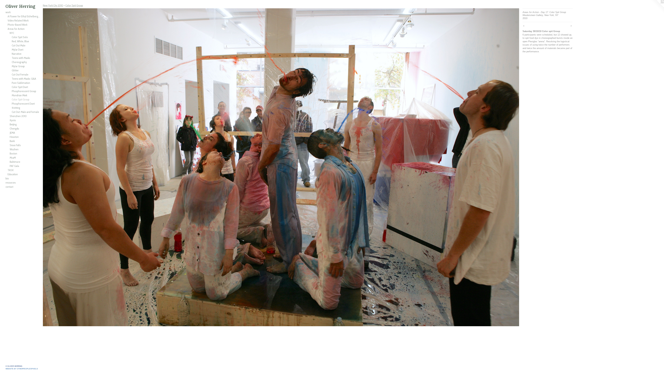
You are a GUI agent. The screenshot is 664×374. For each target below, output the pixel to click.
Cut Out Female (20, 74)
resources (11, 182)
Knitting (16, 107)
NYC (12, 33)
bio (7, 178)
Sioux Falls (15, 145)
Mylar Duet (17, 49)
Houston (14, 137)
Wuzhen (14, 149)
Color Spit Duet (20, 87)
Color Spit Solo (20, 37)
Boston (13, 153)
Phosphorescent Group (24, 91)
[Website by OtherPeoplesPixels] (657, 7)
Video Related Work (18, 20)
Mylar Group (18, 66)
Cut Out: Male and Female (25, 112)
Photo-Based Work (17, 24)
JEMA (12, 132)
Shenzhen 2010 (18, 116)
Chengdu (14, 128)
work (8, 12)
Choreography (19, 62)
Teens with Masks (21, 58)
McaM (13, 157)
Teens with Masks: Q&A (24, 78)
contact (9, 186)
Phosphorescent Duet (23, 103)
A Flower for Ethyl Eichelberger (24, 16)
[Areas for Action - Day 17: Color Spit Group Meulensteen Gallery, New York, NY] (281, 167)
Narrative (16, 53)
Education (13, 174)
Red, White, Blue (20, 41)
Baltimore (15, 161)
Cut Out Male (18, 45)
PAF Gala (14, 166)
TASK (11, 170)
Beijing (13, 124)
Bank (12, 141)
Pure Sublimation (21, 82)
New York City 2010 (53, 5)
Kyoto (13, 120)
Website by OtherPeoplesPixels (22, 369)
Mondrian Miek (19, 95)
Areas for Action (16, 28)
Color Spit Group (20, 99)
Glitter (15, 70)
